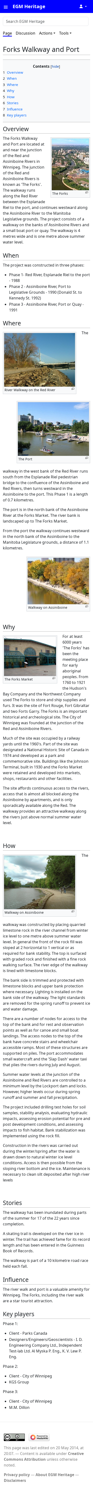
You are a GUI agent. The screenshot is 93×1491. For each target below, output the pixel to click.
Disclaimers (15, 1480)
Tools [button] (64, 33)
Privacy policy (17, 1474)
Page (7, 33)
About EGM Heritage (55, 1474)
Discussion (25, 33)
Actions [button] (45, 33)
